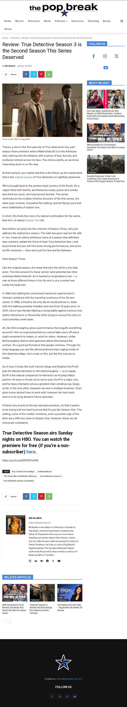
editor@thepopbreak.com (69, 678)
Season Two (32, 220)
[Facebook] (26, 74)
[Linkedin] (36, 560)
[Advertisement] (107, 208)
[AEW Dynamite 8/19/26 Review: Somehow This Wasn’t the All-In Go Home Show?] (14, 592)
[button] (122, 21)
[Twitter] (33, 74)
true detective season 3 (50, 476)
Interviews (92, 107)
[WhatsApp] (49, 74)
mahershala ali (44, 471)
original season (23, 177)
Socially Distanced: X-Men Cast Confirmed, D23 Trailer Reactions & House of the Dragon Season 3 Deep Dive (106, 178)
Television (15, 37)
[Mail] (41, 560)
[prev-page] (4, 621)
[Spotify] (47, 560)
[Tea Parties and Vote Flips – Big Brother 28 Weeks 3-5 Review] (69, 592)
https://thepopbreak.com (40, 523)
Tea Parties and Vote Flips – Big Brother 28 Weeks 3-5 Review (69, 608)
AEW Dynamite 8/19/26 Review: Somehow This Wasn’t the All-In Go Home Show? (106, 147)
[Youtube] (59, 560)
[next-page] (10, 621)
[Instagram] (30, 560)
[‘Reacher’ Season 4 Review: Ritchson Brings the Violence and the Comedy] (42, 592)
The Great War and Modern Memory (20, 476)
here (30, 451)
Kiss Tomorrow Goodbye (23, 471)
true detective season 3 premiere (19, 480)
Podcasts (92, 172)
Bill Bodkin (10, 66)
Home (5, 37)
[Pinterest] (41, 74)
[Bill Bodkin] (15, 539)
